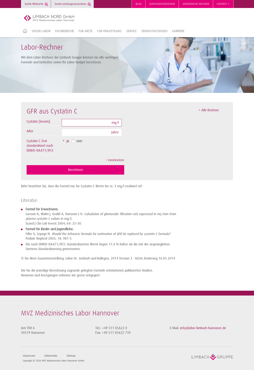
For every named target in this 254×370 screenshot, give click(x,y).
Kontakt (222, 4)
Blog (139, 4)
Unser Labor (41, 31)
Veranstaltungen (154, 31)
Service (131, 31)
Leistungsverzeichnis (162, 4)
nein (79, 141)
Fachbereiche (64, 31)
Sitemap (71, 355)
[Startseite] (49, 18)
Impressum (29, 355)
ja (68, 141)
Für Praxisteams (109, 31)
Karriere (178, 31)
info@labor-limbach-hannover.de (203, 328)
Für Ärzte (86, 31)
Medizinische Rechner (196, 4)
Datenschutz (50, 355)
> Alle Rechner (209, 110)
